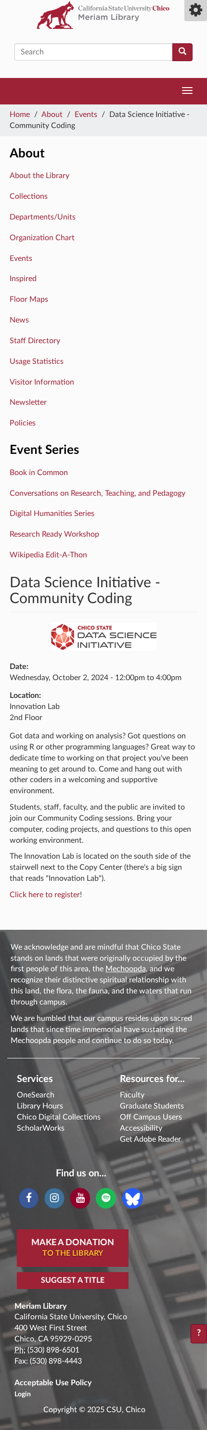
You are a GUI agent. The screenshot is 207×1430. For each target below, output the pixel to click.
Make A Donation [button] (72, 1247)
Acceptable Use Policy (52, 1383)
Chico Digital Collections (59, 1117)
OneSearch (35, 1095)
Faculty (132, 1095)
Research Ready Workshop (54, 534)
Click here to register (45, 895)
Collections (29, 196)
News (19, 320)
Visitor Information (42, 382)
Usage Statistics (37, 361)
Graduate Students (152, 1106)
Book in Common (39, 473)
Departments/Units (43, 217)
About (52, 114)
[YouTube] (80, 1198)
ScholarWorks (41, 1128)
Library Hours (40, 1106)
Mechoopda (125, 969)
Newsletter (28, 402)
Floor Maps (29, 299)
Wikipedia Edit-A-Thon (48, 555)
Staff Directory (35, 341)
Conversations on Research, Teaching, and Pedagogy (97, 493)
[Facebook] (29, 1198)
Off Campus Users (151, 1117)
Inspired (23, 279)
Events (86, 114)
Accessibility (141, 1128)
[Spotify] (106, 1198)
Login (22, 1394)
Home (20, 114)
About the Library (39, 176)
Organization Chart (42, 238)
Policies (23, 423)
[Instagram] (54, 1198)
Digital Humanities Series (52, 513)
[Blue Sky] (132, 1198)
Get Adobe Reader (150, 1139)
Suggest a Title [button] (72, 1280)
